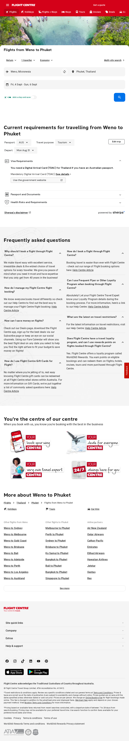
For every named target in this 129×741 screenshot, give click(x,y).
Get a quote (99, 5)
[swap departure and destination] (64, 72)
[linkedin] (30, 661)
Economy (44, 60)
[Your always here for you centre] (95, 469)
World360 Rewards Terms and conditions (24, 723)
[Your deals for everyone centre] (95, 442)
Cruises (97, 12)
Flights (13, 12)
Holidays (29, 12)
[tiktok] (23, 661)
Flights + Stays (49, 12)
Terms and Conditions (103, 693)
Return (9, 60)
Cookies (8, 718)
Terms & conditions (32, 718)
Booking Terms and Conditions (38, 703)
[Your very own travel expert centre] (34, 469)
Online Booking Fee (94, 698)
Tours (82, 12)
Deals (112, 12)
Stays (68, 12)
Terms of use (50, 718)
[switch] (33, 98)
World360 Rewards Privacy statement (66, 723)
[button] (65, 588)
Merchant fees (81, 700)
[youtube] (38, 661)
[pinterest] (46, 661)
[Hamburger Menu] (7, 5)
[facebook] (7, 661)
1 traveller (26, 60)
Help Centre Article (83, 270)
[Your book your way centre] (34, 442)
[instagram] (15, 661)
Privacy (17, 718)
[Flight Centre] (23, 5)
